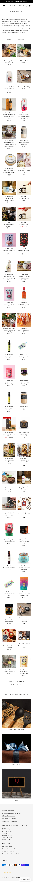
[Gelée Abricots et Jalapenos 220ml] (9, 609)
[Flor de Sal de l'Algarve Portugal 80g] (24, 557)
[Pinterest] (7, 873)
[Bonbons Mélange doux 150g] (9, 240)
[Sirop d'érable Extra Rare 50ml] (24, 320)
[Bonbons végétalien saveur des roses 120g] (9, 529)
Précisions (24, 1)
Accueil (12, 11)
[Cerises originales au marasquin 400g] (9, 50)
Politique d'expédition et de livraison (11, 854)
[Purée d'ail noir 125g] (24, 188)
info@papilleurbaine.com (8, 816)
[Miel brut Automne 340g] (24, 398)
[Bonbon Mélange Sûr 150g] (9, 583)
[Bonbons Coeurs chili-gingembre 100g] (24, 240)
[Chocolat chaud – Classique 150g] (9, 478)
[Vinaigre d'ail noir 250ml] (9, 557)
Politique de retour (7, 846)
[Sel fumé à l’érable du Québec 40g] (9, 214)
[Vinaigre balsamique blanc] (9, 450)
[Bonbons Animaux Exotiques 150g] (9, 372)
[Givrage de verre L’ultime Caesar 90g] (9, 635)
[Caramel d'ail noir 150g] (24, 76)
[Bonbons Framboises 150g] (9, 294)
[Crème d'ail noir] (24, 50)
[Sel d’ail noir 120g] (24, 214)
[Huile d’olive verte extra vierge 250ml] (9, 398)
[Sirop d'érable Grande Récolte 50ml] (24, 294)
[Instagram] (5, 873)
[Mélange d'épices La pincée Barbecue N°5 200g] (24, 529)
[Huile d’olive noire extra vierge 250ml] (9, 346)
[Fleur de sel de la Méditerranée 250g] (9, 188)
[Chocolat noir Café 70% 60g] (24, 503)
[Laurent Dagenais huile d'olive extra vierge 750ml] (9, 104)
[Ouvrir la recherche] (24, 5)
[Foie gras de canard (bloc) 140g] (24, 372)
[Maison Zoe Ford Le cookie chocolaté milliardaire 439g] (24, 450)
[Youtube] (9, 873)
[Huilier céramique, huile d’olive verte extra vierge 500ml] (9, 266)
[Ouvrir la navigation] (3, 6)
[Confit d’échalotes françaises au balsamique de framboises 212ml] (9, 132)
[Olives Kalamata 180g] (9, 661)
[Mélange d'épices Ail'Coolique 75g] (9, 503)
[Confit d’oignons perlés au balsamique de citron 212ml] (9, 160)
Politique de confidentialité (9, 849)
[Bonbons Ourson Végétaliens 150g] (24, 661)
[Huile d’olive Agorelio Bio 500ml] (9, 424)
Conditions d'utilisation (8, 851)
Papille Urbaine (16, 877)
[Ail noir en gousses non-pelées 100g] (24, 609)
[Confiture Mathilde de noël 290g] (9, 320)
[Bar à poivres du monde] (24, 635)
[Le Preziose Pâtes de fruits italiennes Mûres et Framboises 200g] (24, 104)
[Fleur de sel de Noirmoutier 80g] (24, 424)
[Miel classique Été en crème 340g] (24, 132)
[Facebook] (3, 873)
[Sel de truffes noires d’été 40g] (24, 160)
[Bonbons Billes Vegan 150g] (24, 346)
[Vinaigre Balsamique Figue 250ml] (24, 478)
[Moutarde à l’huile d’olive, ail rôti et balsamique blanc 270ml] (24, 266)
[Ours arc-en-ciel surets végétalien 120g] (24, 583)
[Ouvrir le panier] (30, 5)
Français (5, 860)
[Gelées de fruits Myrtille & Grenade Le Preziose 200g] (9, 76)
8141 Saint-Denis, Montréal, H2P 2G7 (11, 813)
